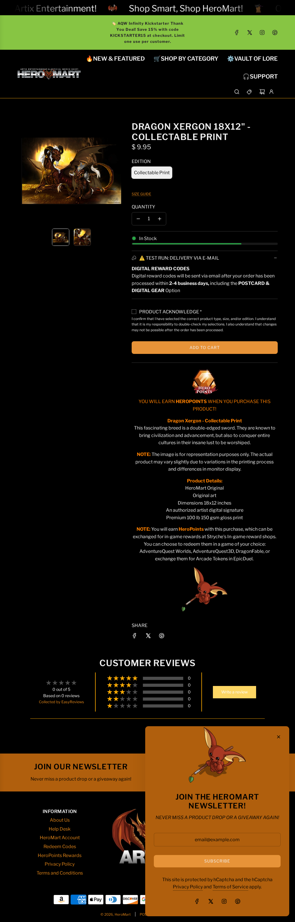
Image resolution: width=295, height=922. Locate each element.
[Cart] (262, 91)
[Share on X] (148, 636)
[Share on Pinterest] (161, 636)
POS (143, 914)
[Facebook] (236, 32)
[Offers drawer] (249, 91)
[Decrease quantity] (138, 218)
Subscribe (217, 860)
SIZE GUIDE (141, 194)
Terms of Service (230, 887)
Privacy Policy (188, 887)
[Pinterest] (274, 32)
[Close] (278, 737)
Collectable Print (152, 172)
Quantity (143, 207)
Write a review (234, 691)
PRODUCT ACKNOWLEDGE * (170, 312)
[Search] (236, 91)
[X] (249, 32)
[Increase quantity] (159, 218)
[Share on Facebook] (134, 636)
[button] (22, 169)
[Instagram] (262, 32)
